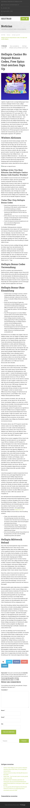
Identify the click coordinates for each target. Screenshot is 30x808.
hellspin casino (13, 47)
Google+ (24, 661)
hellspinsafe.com (19, 509)
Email (3, 717)
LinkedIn (5, 665)
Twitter (9, 661)
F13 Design (22, 805)
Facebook (16, 661)
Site (2, 724)
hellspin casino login (22, 47)
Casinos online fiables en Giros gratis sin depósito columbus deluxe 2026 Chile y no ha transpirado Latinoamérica (15, 769)
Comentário (4, 690)
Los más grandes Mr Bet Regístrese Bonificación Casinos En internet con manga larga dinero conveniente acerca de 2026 (15, 788)
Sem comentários (14, 46)
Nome (3, 710)
